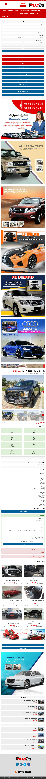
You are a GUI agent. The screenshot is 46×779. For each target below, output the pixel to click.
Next (43, 392)
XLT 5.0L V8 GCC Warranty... (30, 745)
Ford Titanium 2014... (34, 602)
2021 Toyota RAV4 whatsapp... (30, 712)
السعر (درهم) (41, 35)
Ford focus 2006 (33, 580)
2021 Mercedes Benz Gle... (30, 718)
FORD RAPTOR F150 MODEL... (12, 580)
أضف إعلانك (22, 6)
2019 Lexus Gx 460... (32, 706)
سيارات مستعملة (34, 10)
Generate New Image (39, 540)
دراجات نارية (39, 13)
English (23, 3)
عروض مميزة (17, 10)
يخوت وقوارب (10, 10)
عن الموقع (26, 13)
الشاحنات (4, 10)
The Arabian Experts (37, 777)
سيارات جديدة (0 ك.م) (25, 10)
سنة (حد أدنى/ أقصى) (40, 40)
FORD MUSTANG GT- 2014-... (12, 623)
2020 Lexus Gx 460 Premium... (30, 700)
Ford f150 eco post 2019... (31, 734)
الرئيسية (39, 10)
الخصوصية (18, 768)
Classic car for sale (12, 602)
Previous (3, 392)
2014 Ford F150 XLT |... (31, 739)
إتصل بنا (21, 13)
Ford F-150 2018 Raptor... (31, 728)
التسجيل (3, 16)
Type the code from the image (27, 541)
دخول (8, 16)
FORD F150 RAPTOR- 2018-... (33, 623)
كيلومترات (42, 45)
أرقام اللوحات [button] (32, 13)
